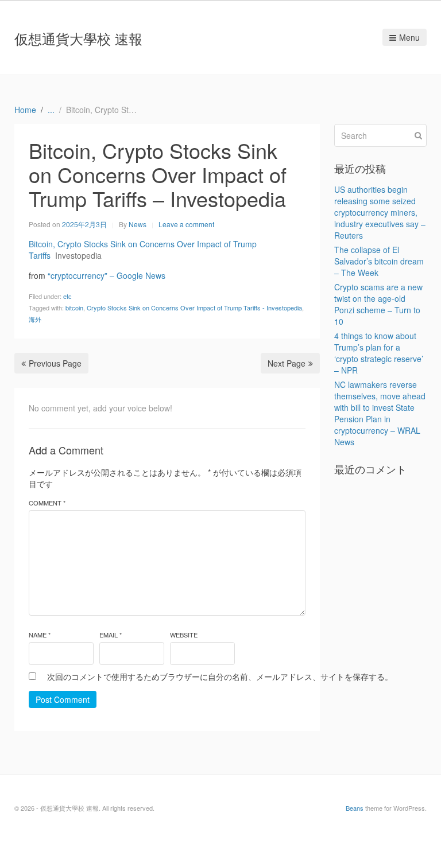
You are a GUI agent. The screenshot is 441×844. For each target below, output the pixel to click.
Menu (409, 37)
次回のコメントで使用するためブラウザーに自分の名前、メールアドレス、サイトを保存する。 (220, 676)
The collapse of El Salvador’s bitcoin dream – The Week (379, 261)
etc (67, 296)
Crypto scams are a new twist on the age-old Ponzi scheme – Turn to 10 (378, 304)
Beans (354, 807)
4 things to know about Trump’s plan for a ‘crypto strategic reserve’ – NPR (378, 353)
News (137, 224)
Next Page (286, 363)
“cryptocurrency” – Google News (106, 275)
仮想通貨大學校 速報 (78, 38)
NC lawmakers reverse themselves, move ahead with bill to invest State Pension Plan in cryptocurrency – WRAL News (379, 413)
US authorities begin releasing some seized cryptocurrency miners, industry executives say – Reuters (379, 212)
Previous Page (55, 363)
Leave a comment (186, 224)
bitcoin (74, 307)
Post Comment (63, 699)
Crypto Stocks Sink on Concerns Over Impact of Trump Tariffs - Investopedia (194, 307)
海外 (35, 319)
